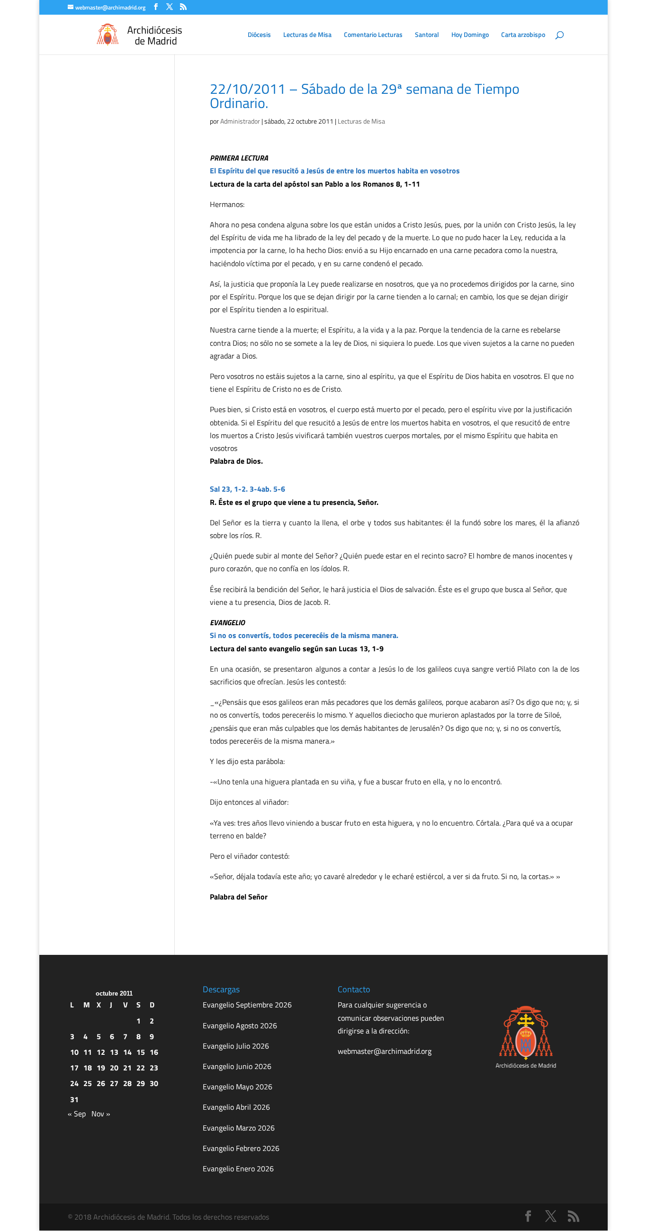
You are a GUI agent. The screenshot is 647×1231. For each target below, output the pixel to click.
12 (101, 1052)
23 (154, 1067)
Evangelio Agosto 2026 (240, 1025)
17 (74, 1067)
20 (114, 1067)
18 (87, 1067)
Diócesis (259, 35)
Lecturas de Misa (307, 35)
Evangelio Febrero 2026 (241, 1148)
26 (101, 1083)
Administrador (240, 121)
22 (140, 1067)
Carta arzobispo (523, 35)
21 (127, 1067)
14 (127, 1052)
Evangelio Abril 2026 (236, 1107)
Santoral (427, 35)
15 (140, 1052)
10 (74, 1052)
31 (74, 1099)
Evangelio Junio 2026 (237, 1066)
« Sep (77, 1113)
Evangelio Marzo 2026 (239, 1127)
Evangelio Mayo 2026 (237, 1086)
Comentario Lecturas (373, 35)
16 (154, 1052)
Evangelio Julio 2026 (236, 1045)
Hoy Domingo (470, 35)
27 (114, 1083)
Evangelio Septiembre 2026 (247, 1004)
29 (140, 1083)
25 (87, 1083)
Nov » (100, 1113)
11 (87, 1052)
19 (101, 1067)
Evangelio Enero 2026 (238, 1168)
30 (154, 1083)
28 (127, 1083)
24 (74, 1083)
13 (114, 1052)
